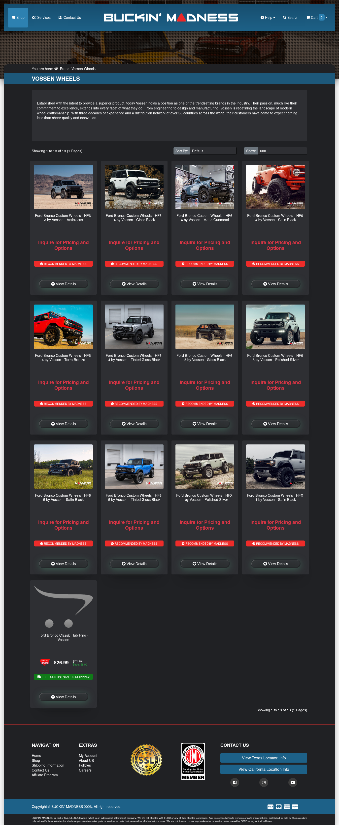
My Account (88, 755)
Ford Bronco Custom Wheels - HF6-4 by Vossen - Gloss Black (134, 217)
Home (36, 755)
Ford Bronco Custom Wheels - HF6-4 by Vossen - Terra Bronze (63, 357)
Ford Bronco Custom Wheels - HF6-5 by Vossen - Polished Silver (275, 357)
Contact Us (72, 17)
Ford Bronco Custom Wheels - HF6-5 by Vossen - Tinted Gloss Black (134, 497)
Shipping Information (48, 765)
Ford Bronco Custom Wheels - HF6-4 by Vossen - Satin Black (275, 217)
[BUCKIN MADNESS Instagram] (263, 782)
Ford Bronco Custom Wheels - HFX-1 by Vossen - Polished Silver (205, 497)
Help (268, 17)
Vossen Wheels (83, 68)
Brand (64, 68)
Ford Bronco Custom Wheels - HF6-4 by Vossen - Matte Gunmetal (205, 217)
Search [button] (292, 17)
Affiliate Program (45, 774)
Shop (20, 17)
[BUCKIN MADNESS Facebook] (234, 782)
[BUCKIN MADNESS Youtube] (292, 782)
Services (43, 17)
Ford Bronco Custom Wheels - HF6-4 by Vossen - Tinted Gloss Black (134, 357)
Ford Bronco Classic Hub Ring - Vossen (63, 637)
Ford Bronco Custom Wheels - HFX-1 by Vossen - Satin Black (275, 497)
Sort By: (181, 150)
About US (86, 760)
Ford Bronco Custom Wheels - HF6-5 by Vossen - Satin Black (63, 497)
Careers (85, 770)
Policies (85, 765)
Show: (251, 150)
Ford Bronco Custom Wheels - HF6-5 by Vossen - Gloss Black (205, 357)
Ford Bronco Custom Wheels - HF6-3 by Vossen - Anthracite (63, 217)
